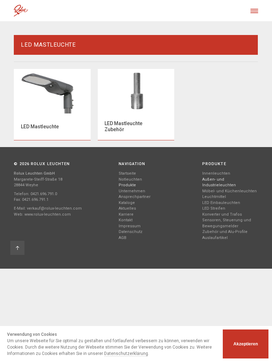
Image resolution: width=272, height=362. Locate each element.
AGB (122, 237)
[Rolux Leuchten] (21, 11)
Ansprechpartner (135, 196)
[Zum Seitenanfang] (17, 248)
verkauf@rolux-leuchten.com (54, 208)
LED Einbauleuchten (221, 202)
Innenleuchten (216, 173)
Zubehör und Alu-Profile (225, 231)
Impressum (130, 226)
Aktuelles (127, 208)
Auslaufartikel (215, 237)
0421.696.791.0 (43, 194)
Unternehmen (132, 191)
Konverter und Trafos (222, 214)
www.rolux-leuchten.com (47, 214)
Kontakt (125, 220)
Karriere (126, 214)
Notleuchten (130, 179)
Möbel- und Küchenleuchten (229, 191)
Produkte (127, 185)
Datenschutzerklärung (126, 353)
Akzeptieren (245, 343)
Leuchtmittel (214, 196)
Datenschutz (130, 231)
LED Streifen (213, 208)
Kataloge (127, 202)
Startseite (127, 173)
